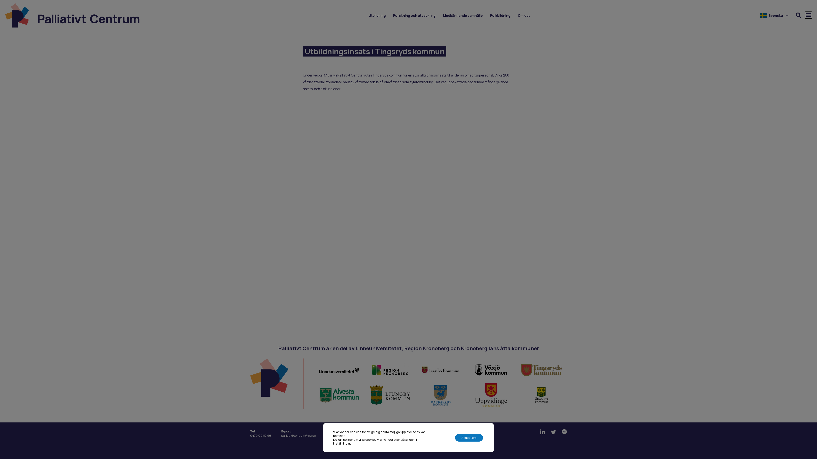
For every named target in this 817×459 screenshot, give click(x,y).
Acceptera (469, 438)
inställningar (341, 443)
